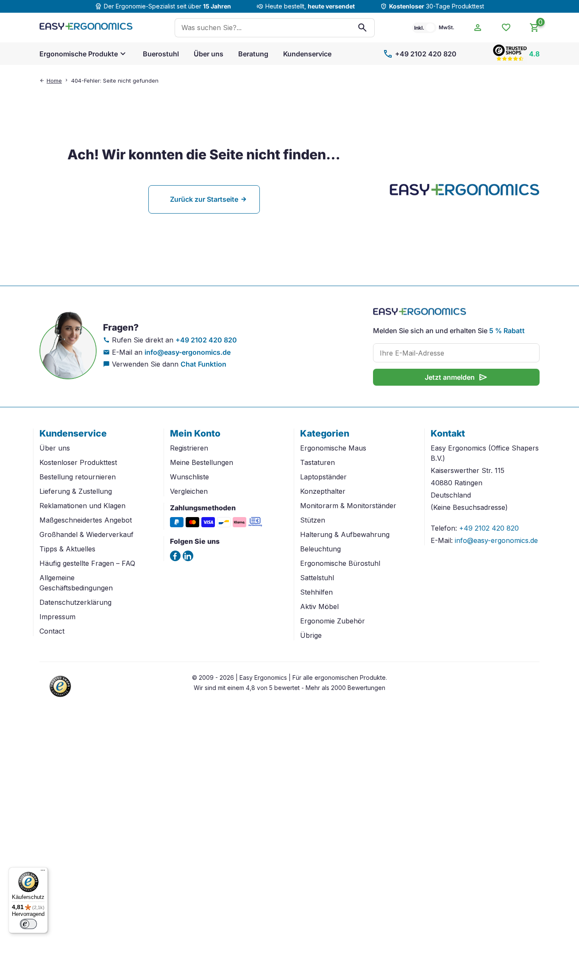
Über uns (208, 54)
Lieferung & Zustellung (75, 491)
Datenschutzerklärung (75, 602)
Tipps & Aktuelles (67, 549)
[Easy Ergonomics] (86, 27)
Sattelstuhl (317, 577)
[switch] (28, 924)
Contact (51, 631)
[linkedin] (188, 556)
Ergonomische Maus (333, 448)
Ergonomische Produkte (78, 54)
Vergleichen (189, 491)
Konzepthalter (322, 491)
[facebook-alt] (175, 556)
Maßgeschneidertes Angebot (85, 520)
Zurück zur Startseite (204, 199)
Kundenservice (307, 54)
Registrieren (189, 448)
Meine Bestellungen (201, 462)
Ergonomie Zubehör (332, 621)
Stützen (312, 520)
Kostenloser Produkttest (78, 462)
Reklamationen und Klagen (82, 505)
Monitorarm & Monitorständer (348, 505)
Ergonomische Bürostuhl (340, 563)
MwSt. (446, 27)
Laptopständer (323, 477)
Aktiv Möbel (319, 606)
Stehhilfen (316, 592)
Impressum (57, 616)
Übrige (311, 635)
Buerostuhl (161, 54)
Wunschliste (189, 477)
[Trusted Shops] (60, 698)
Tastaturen (317, 462)
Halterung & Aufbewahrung (345, 534)
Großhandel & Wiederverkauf (86, 534)
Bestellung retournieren (77, 477)
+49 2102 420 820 (420, 54)
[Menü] (43, 872)
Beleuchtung (320, 549)
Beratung (253, 54)
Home (54, 80)
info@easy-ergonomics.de (188, 352)
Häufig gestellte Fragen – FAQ (87, 563)
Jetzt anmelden (456, 377)
